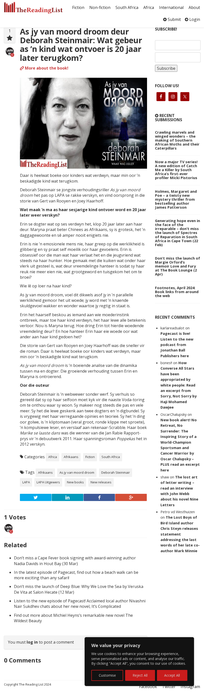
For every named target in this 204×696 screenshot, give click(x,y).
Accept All (172, 675)
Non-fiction (99, 7)
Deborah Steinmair (115, 472)
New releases (101, 482)
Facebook (148, 686)
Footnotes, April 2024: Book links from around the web (177, 291)
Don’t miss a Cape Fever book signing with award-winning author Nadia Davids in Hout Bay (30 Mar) (75, 560)
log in (32, 642)
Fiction (78, 7)
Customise (107, 675)
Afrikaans (71, 457)
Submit (174, 19)
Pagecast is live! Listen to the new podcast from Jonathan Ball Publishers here (176, 344)
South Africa (126, 7)
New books (75, 482)
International (171, 7)
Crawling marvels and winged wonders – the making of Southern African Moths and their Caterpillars (177, 140)
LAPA (26, 482)
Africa (148, 7)
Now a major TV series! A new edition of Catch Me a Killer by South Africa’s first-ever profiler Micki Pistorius (176, 169)
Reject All (140, 675)
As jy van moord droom (76, 472)
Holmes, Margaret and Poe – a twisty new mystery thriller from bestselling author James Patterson (176, 199)
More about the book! (46, 68)
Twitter (169, 686)
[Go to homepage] (33, 8)
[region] (139, 661)
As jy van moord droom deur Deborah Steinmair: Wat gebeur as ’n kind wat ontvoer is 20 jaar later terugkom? (81, 44)
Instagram (190, 686)
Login (194, 19)
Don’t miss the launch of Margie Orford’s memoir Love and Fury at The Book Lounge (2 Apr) (177, 266)
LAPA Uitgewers (48, 482)
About (194, 7)
